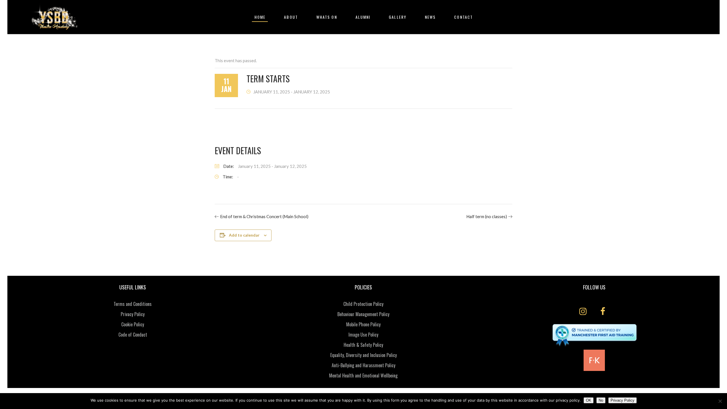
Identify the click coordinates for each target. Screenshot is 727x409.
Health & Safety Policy (363, 344)
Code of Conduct (132, 334)
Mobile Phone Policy (363, 324)
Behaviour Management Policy (363, 314)
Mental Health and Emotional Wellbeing (363, 375)
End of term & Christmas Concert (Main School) (264, 216)
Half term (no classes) (486, 216)
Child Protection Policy (363, 304)
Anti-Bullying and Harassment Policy (363, 365)
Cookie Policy (132, 324)
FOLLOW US (594, 287)
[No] (720, 401)
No (601, 400)
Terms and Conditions (133, 304)
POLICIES (363, 287)
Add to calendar (244, 235)
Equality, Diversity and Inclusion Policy (363, 355)
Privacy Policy (133, 314)
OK (588, 400)
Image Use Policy (363, 334)
